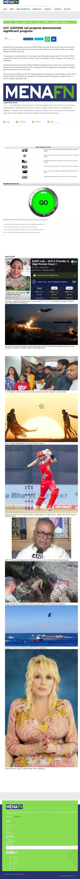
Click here (17, 816)
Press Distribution (23, 9)
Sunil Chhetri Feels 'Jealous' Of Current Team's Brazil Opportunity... (62, 166)
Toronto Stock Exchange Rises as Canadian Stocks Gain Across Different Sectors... (24, 229)
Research (47, 9)
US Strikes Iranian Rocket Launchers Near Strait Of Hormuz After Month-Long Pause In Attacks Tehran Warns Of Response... (39, 347)
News (12, 9)
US (7, 22)
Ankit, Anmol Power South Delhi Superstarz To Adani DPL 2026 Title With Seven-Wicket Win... (41, 515)
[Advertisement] (31, 15)
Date (6, 38)
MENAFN (6, 105)
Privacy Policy (10, 827)
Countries (57, 9)
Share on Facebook (28, 39)
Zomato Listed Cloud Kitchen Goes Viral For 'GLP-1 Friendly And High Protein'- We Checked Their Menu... (40, 302)
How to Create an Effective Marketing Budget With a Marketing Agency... (21, 232)
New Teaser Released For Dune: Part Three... (24, 443)
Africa (37, 22)
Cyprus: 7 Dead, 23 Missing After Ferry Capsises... (26, 648)
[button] (46, 6)
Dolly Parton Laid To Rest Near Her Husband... (25, 768)
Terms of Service (10, 825)
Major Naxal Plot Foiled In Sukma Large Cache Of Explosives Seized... (35, 604)
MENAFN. (14, 874)
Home (5, 9)
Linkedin (15, 866)
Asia (30, 22)
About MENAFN (10, 834)
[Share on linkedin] (53, 39)
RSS (14, 868)
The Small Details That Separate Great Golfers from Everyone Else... (20, 227)
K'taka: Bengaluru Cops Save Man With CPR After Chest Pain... (61, 176)
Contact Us (9, 830)
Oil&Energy (65, 22)
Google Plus (16, 861)
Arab (24, 22)
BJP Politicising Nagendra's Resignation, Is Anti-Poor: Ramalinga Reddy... (37, 560)
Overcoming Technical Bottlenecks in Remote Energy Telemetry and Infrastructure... (24, 224)
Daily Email (16, 863)
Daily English (11, 841)
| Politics (45, 22)
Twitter (15, 859)
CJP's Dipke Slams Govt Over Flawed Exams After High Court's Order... (36, 392)
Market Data (36, 9)
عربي (41, 6)
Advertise (8, 832)
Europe (16, 22)
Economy (55, 22)
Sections (67, 9)
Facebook (15, 856)
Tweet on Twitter (39, 39)
